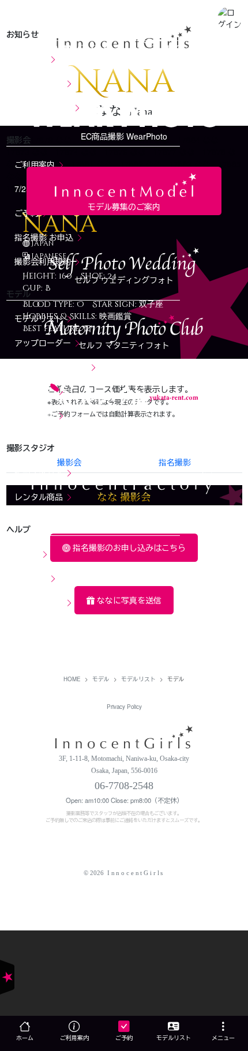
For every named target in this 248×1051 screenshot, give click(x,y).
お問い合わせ (39, 602)
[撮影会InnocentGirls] (124, 735)
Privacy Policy (124, 707)
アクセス (31, 578)
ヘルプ (27, 554)
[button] (229, 18)
